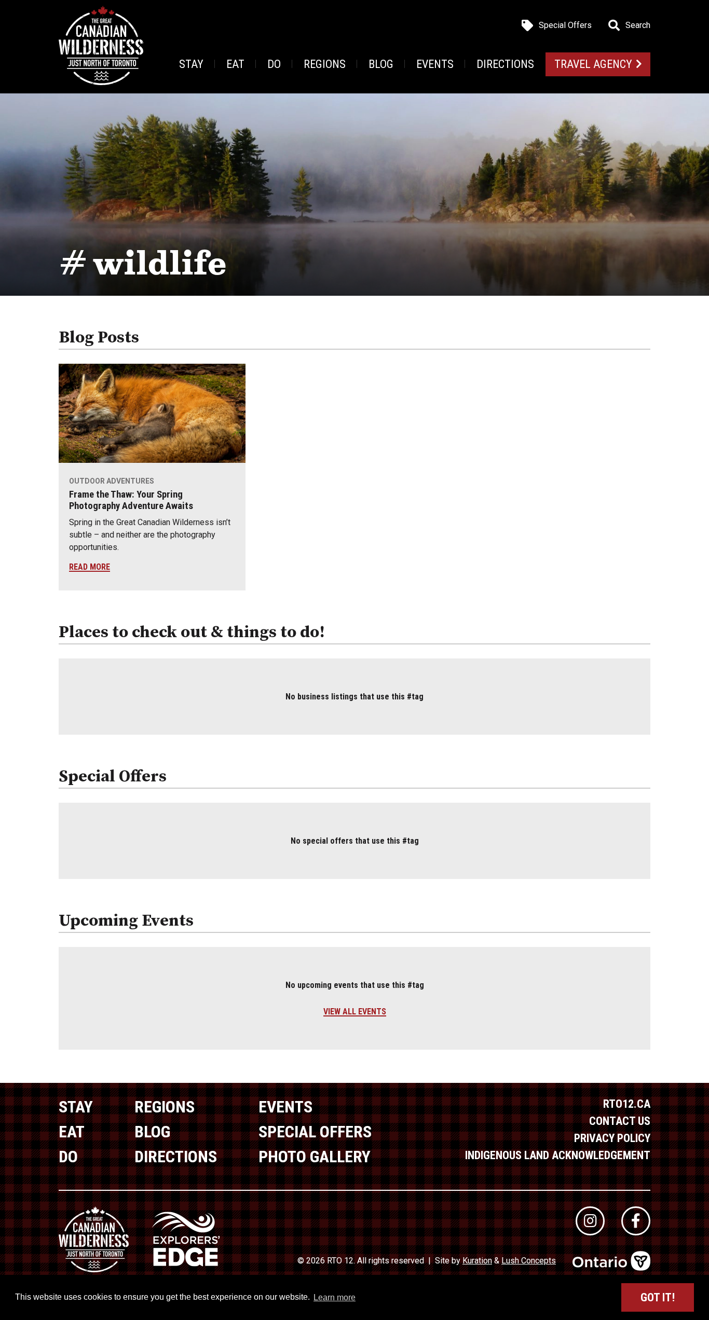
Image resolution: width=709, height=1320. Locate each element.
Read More (89, 567)
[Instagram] (590, 1220)
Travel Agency (593, 64)
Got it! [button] (657, 1297)
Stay (191, 64)
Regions (325, 64)
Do (274, 64)
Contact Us (619, 1121)
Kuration (477, 1261)
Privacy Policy (612, 1138)
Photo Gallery (314, 1156)
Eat (235, 64)
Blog (381, 64)
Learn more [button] (334, 1297)
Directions (505, 64)
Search (637, 25)
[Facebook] (635, 1220)
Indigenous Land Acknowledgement (557, 1155)
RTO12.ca (626, 1103)
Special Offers (565, 25)
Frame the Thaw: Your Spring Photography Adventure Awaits (131, 500)
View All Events (354, 1011)
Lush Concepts (528, 1261)
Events (435, 64)
